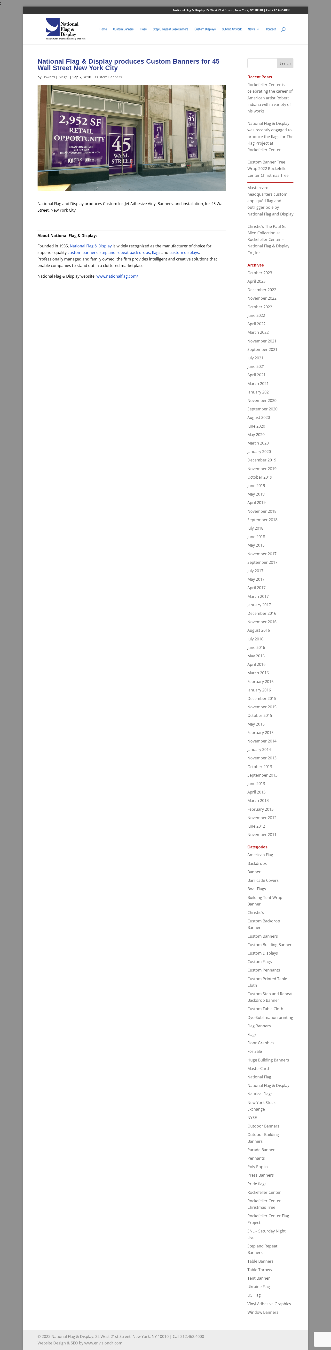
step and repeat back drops (125, 252)
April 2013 (256, 792)
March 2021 (258, 383)
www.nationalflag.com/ (117, 276)
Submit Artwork (232, 29)
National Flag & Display (91, 246)
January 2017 (259, 605)
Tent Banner (258, 1278)
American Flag (260, 854)
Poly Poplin (257, 1166)
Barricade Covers (263, 880)
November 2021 (261, 341)
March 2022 (258, 332)
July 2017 (255, 570)
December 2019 (261, 460)
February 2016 (260, 681)
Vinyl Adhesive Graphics (269, 1303)
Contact (271, 29)
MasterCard (258, 1068)
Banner (254, 872)
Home (103, 29)
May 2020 (256, 434)
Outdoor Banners (263, 1126)
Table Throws (259, 1269)
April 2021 (256, 375)
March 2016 (258, 672)
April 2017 (256, 587)
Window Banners (262, 1312)
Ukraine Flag (258, 1286)
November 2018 (261, 511)
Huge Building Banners (268, 1060)
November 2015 (261, 707)
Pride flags (257, 1184)
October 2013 (259, 766)
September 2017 (262, 562)
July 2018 (255, 528)
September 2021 (262, 349)
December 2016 (261, 613)
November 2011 (261, 834)
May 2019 (256, 494)
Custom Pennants (263, 970)
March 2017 (258, 596)
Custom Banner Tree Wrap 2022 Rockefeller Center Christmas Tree (268, 168)
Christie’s (255, 912)
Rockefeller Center (264, 1192)
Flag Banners (259, 1026)
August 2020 (258, 417)
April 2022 (256, 323)
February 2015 (260, 732)
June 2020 (256, 426)
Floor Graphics (260, 1043)
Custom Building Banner (269, 944)
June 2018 (256, 536)
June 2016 (256, 647)
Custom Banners (123, 29)
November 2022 (261, 298)
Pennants (256, 1158)
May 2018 (256, 545)
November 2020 (261, 400)
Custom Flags (259, 961)
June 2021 (256, 366)
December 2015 (261, 698)
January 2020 (259, 451)
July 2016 (255, 639)
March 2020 (258, 443)
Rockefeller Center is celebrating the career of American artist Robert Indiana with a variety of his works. (269, 98)
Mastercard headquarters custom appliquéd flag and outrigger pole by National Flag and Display (270, 201)
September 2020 (262, 409)
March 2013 (258, 800)
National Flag (259, 1077)
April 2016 (256, 664)
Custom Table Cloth (265, 1008)
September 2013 (262, 775)
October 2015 (259, 715)
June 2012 (256, 826)
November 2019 (261, 468)
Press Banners (260, 1175)
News (251, 29)
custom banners (83, 252)
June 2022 (256, 315)
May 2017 (256, 579)
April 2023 (256, 281)
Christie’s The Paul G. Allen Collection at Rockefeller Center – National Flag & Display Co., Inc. (268, 239)
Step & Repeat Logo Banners (170, 29)
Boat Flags (256, 888)
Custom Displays (205, 29)
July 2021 (255, 358)
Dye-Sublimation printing (270, 1017)
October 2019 (259, 477)
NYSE (252, 1117)
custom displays (184, 252)
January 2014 (259, 749)
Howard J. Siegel (55, 77)
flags (156, 252)
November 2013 (261, 758)
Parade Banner (261, 1149)
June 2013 (256, 783)
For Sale (254, 1051)
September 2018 (262, 519)
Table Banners (260, 1261)
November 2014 (261, 741)
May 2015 (256, 724)
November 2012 (261, 817)
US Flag (254, 1295)
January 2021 (259, 392)
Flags (143, 29)
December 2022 (261, 289)
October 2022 (259, 307)
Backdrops (257, 863)
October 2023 (259, 272)
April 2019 (256, 502)
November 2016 (261, 621)
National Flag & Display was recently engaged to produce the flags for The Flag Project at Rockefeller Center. (270, 136)
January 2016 (259, 690)
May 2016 (256, 656)
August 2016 (258, 630)
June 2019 (256, 485)
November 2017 (261, 553)
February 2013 (260, 809)
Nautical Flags (260, 1094)
